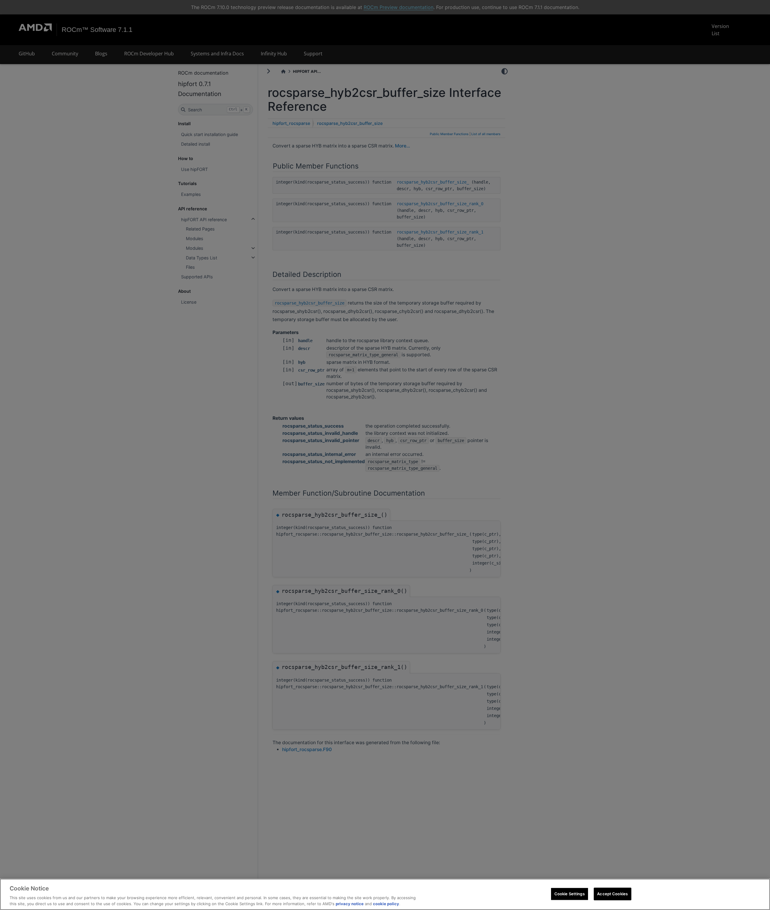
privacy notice (350, 903)
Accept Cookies (612, 893)
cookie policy (386, 903)
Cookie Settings (569, 893)
